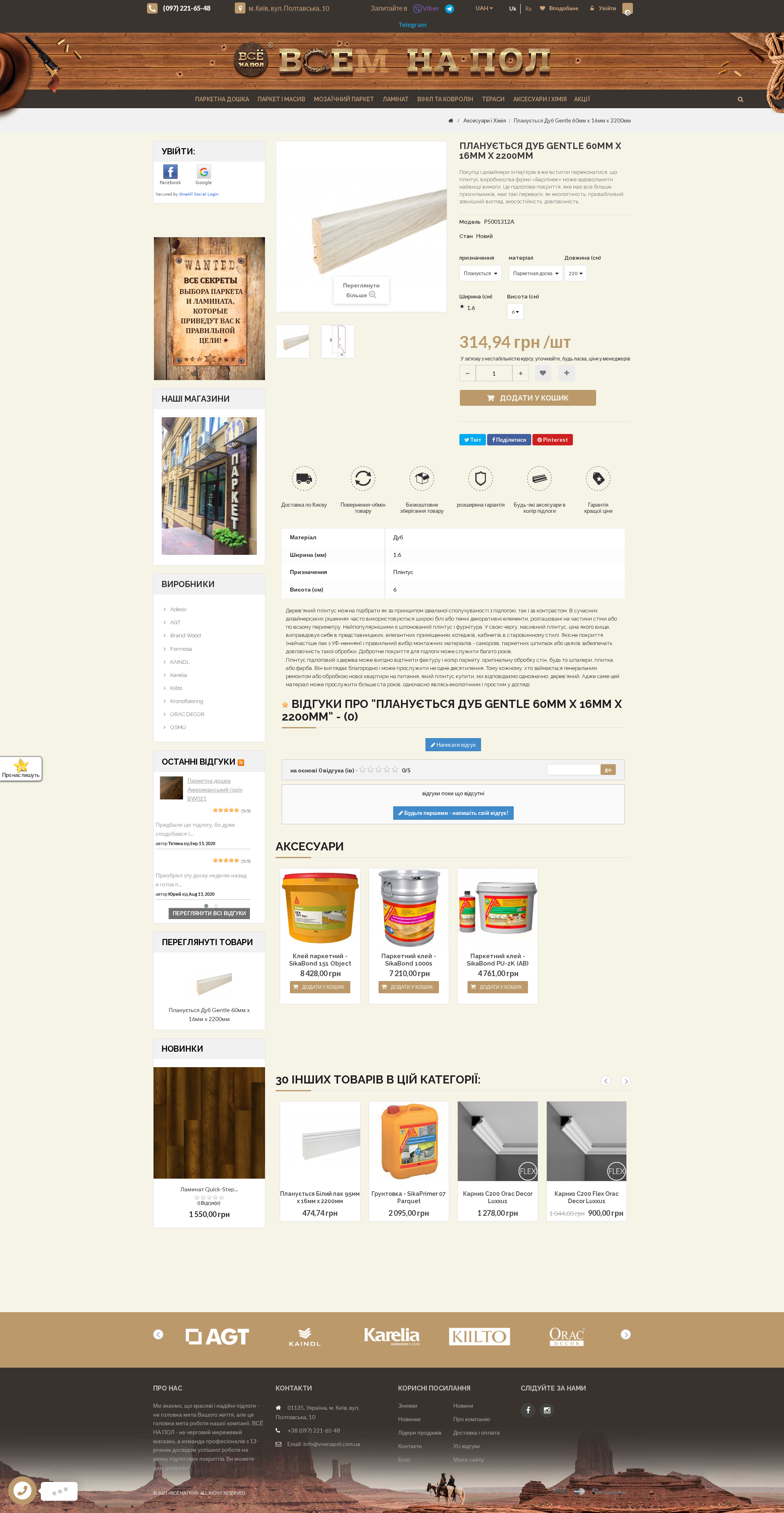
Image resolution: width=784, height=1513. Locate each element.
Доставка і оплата (476, 1432)
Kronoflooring (186, 701)
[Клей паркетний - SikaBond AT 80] (320, 908)
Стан (466, 236)
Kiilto (175, 688)
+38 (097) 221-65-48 (313, 1430)
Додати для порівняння (567, 373)
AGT (174, 622)
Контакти (410, 1445)
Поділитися (510, 439)
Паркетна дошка (221, 99)
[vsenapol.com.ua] (392, 61)
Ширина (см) (476, 297)
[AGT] (217, 1336)
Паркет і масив (280, 99)
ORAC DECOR (187, 714)
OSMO (177, 727)
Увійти (607, 8)
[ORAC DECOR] (567, 1336)
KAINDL (179, 662)
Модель (470, 222)
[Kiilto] (479, 1336)
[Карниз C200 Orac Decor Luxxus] (498, 1141)
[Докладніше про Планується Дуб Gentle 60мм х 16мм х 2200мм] (209, 982)
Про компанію (471, 1418)
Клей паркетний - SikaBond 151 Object (320, 959)
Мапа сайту (468, 1459)
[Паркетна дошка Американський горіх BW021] (171, 788)
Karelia (178, 675)
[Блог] (209, 308)
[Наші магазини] (209, 485)
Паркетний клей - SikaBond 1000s (408, 959)
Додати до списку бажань (543, 373)
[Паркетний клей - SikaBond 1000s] (409, 908)
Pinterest (555, 439)
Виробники (188, 584)
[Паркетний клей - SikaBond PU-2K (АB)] (498, 908)
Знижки (407, 1405)
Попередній (369, 373)
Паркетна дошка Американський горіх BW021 (215, 789)
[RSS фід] (241, 762)
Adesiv (178, 609)
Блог (404, 1459)
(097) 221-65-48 (186, 8)
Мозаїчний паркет (343, 99)
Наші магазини (196, 399)
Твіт (475, 439)
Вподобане (563, 8)
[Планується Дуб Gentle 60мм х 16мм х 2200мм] (292, 341)
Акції (582, 99)
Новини (463, 1405)
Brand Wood (185, 635)
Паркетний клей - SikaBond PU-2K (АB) (497, 959)
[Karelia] (392, 1336)
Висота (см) (523, 297)
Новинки (409, 1418)
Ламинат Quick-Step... (209, 1189)
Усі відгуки (466, 1445)
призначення (477, 258)
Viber (431, 8)
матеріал (522, 258)
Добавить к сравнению (319, 1162)
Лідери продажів (419, 1432)
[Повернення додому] (450, 120)
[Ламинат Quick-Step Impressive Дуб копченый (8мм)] (209, 1122)
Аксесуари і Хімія (539, 99)
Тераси (493, 99)
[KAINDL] (304, 1336)
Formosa (180, 649)
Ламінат (395, 99)
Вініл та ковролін (444, 99)
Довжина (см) (583, 258)
